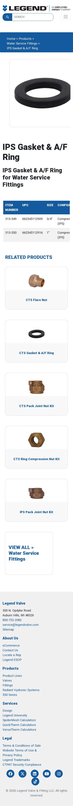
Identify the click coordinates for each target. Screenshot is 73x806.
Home (11, 39)
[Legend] (36, 8)
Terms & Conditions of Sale (22, 746)
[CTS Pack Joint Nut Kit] (36, 386)
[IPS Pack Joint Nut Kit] (36, 492)
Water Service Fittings (22, 43)
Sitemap (8, 629)
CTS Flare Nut (36, 300)
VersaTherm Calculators (19, 730)
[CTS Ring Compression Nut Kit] (36, 439)
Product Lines (12, 676)
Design (7, 711)
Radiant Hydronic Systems (21, 690)
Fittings (8, 685)
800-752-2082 (12, 620)
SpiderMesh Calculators (19, 720)
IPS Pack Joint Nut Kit (36, 512)
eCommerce (11, 645)
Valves (7, 680)
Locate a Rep (12, 655)
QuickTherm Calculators (19, 725)
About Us (10, 638)
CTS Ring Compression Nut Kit (36, 459)
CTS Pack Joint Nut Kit (36, 406)
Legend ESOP (12, 660)
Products (25, 39)
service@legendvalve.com (21, 625)
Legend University (15, 715)
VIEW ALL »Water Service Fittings (24, 553)
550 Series (10, 695)
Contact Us (10, 650)
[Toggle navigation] (65, 16)
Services (10, 703)
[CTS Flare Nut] (36, 280)
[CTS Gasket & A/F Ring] (36, 333)
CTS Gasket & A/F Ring (36, 353)
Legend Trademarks (16, 760)
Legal (7, 738)
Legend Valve (14, 603)
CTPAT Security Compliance (22, 765)
